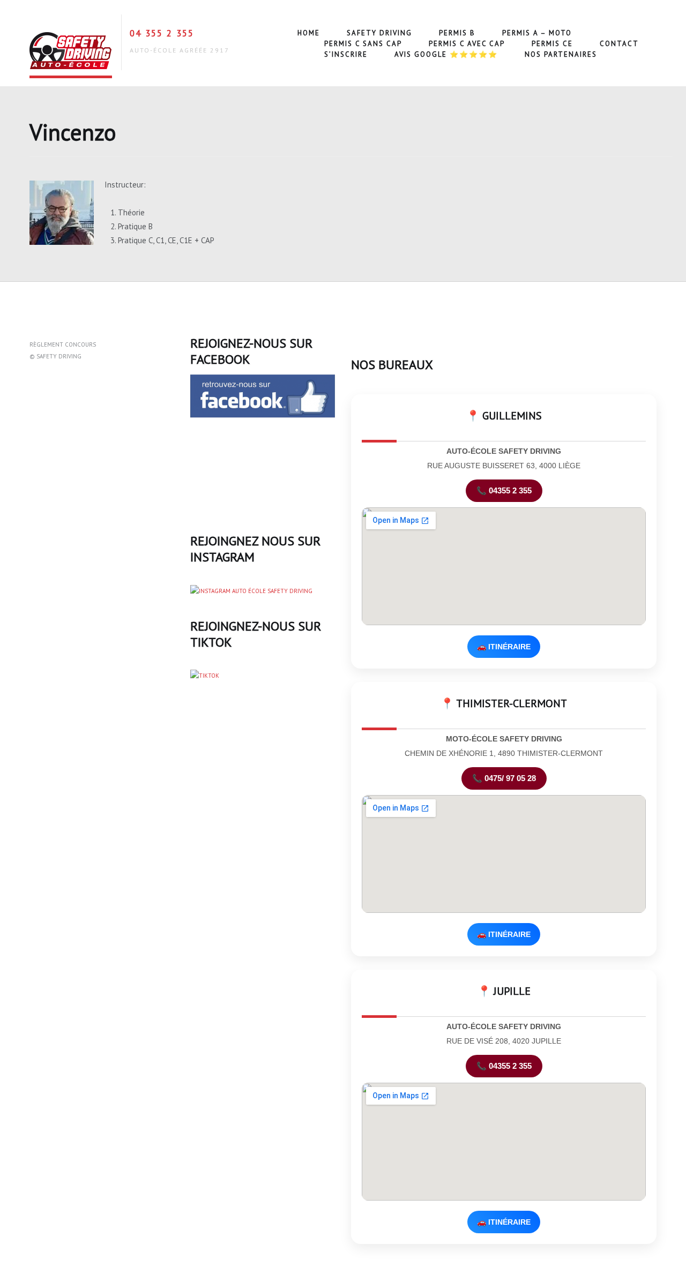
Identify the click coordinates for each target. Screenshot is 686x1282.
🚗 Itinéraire (504, 646)
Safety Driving (379, 33)
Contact (619, 43)
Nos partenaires (561, 54)
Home (308, 33)
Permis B (457, 33)
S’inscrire (346, 54)
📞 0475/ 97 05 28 (504, 778)
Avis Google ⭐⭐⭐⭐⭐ (446, 54)
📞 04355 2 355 (504, 490)
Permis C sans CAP (363, 43)
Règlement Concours (62, 344)
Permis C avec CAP (467, 43)
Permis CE (552, 43)
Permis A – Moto (537, 33)
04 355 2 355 (162, 33)
